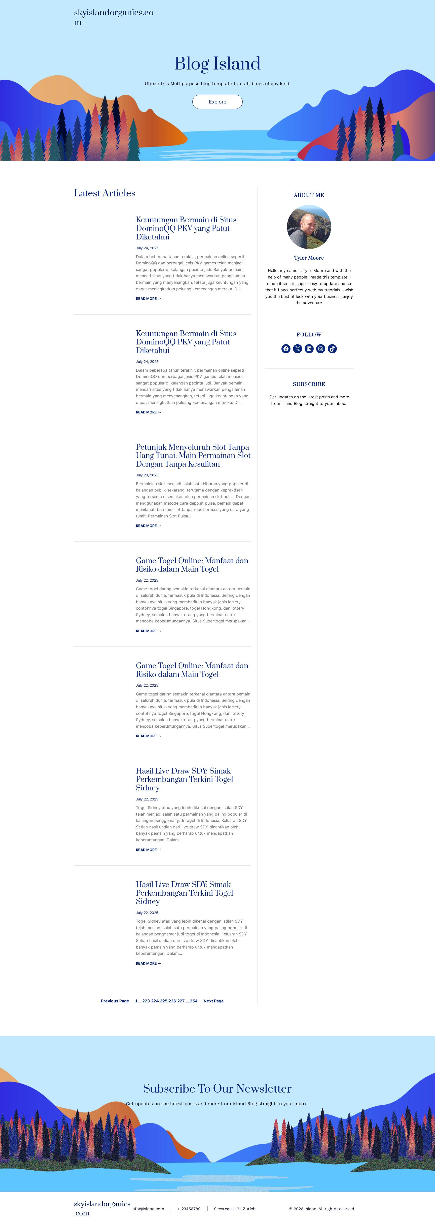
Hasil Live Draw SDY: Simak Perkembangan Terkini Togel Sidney (184, 780)
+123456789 (189, 1208)
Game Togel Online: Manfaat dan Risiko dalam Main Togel (192, 565)
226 (172, 1000)
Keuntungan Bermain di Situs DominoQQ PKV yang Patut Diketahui (186, 228)
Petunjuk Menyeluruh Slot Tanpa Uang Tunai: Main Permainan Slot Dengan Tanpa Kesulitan (193, 456)
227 (181, 1000)
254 (194, 1000)
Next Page (214, 1000)
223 (146, 1000)
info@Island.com (147, 1208)
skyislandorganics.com (114, 17)
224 (155, 1000)
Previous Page (115, 1000)
